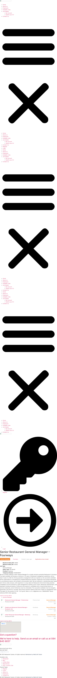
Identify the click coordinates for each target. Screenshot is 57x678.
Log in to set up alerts (6, 595)
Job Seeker (6, 11)
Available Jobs (6, 9)
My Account (9, 13)
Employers (5, 8)
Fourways (15, 559)
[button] (28, 74)
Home (4, 4)
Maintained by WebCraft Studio (33, 654)
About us (5, 6)
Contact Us (6, 16)
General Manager (7, 597)
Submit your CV (10, 14)
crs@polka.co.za (4, 651)
